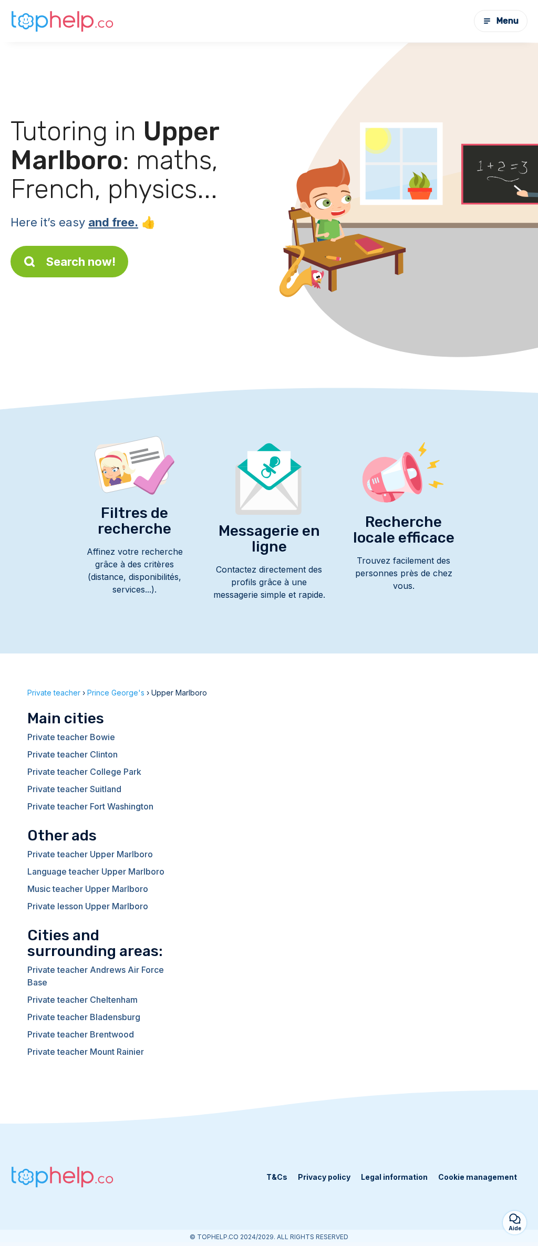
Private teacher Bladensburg (83, 1017)
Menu (507, 21)
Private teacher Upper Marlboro (90, 854)
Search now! (81, 261)
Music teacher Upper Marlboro (87, 889)
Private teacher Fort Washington (90, 806)
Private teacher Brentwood (80, 1034)
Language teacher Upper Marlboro (95, 871)
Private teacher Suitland (74, 789)
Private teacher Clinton (72, 754)
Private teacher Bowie (71, 737)
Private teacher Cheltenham (82, 999)
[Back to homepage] (63, 21)
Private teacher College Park (84, 771)
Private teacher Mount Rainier (85, 1051)
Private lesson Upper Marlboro (87, 906)
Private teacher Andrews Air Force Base (95, 976)
